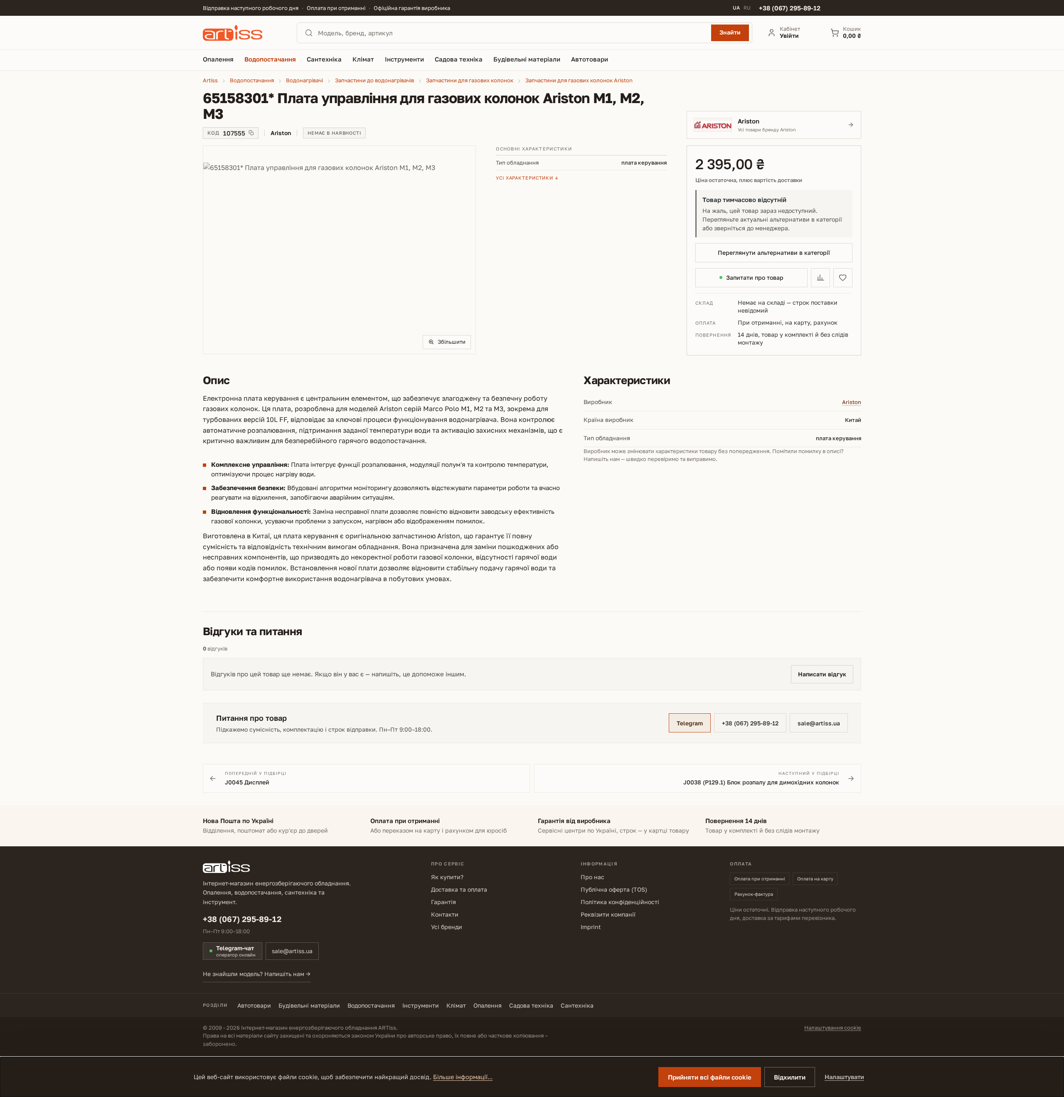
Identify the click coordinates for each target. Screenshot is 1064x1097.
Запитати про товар (754, 277)
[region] (339, 249)
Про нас (592, 876)
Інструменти (420, 1005)
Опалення (487, 1005)
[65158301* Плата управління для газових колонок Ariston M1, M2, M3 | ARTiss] (339, 250)
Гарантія (443, 901)
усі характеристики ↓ (527, 177)
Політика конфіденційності (620, 901)
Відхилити (789, 1077)
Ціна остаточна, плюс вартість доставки (748, 180)
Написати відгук (822, 674)
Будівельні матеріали (309, 1005)
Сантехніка (577, 1005)
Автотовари (254, 1005)
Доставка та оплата (459, 889)
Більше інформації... (463, 1076)
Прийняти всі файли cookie (709, 1077)
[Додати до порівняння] (820, 277)
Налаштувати (844, 1076)
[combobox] (512, 33)
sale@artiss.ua (819, 723)
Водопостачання (371, 1005)
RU (747, 7)
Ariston (851, 402)
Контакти (444, 914)
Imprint (591, 926)
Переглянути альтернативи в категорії (774, 252)
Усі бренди (446, 926)
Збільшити (452, 341)
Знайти (730, 32)
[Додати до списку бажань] (842, 277)
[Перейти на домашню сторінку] (242, 33)
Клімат (456, 1005)
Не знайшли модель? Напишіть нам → (256, 973)
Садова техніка (531, 1005)
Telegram (690, 723)
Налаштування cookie (832, 1027)
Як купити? (447, 876)
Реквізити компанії (608, 914)
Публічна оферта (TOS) (614, 889)
